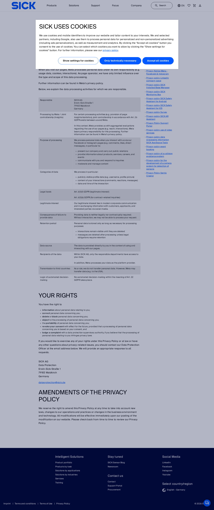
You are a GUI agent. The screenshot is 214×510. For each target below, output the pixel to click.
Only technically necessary (120, 61)
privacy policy (110, 50)
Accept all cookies (158, 61)
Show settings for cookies (78, 61)
